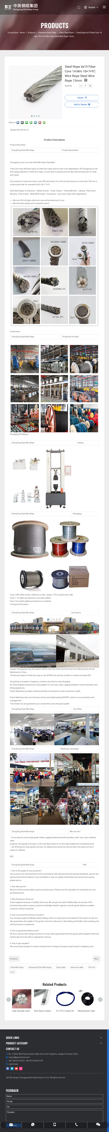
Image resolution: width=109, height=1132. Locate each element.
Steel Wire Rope (17, 967)
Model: (13, 130)
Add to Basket (80, 104)
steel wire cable (76, 967)
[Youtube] (16, 1068)
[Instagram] (20, 1068)
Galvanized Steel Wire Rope (39, 967)
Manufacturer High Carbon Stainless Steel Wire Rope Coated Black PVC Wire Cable (87, 1011)
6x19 (12, 972)
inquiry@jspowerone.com (19, 1057)
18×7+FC (91, 967)
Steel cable (61, 967)
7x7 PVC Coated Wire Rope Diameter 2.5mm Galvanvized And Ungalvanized (65, 1011)
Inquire (80, 97)
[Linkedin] (12, 1068)
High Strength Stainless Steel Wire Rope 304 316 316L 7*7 (21, 1011)
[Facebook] (7, 1068)
